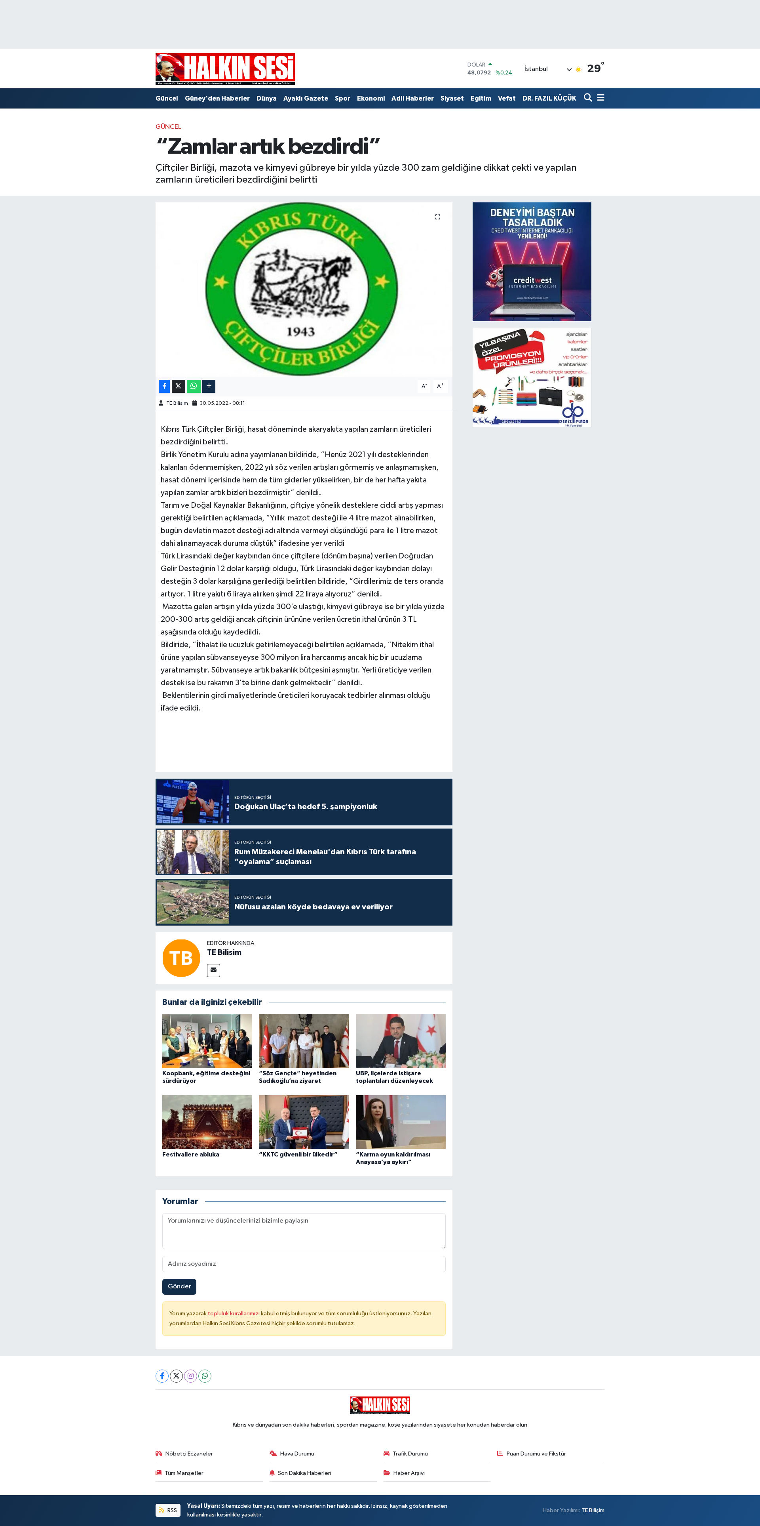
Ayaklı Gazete (305, 98)
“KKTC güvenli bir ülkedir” (298, 1154)
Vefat (507, 98)
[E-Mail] (213, 970)
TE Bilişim (592, 1510)
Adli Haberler (412, 98)
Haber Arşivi (409, 1473)
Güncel (167, 98)
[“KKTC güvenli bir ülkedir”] (304, 1121)
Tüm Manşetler (184, 1473)
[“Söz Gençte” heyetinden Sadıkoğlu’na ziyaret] (304, 1041)
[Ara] (589, 98)
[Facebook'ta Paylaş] (164, 386)
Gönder (179, 1286)
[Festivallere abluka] (207, 1121)
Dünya (266, 98)
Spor (342, 98)
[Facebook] (162, 1376)
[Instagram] (190, 1376)
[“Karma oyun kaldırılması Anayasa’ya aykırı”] (401, 1121)
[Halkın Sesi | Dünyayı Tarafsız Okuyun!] (225, 69)
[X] (176, 1376)
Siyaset (452, 98)
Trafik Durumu (410, 1454)
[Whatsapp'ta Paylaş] (194, 386)
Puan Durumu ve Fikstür (536, 1454)
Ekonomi (371, 98)
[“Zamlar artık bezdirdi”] (304, 289)
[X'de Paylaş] (178, 386)
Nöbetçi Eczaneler (189, 1454)
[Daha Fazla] (208, 386)
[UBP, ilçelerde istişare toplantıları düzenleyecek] (401, 1041)
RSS (171, 1510)
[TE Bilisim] (181, 957)
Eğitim (481, 98)
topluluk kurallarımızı (234, 1313)
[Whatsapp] (204, 1376)
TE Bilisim (177, 403)
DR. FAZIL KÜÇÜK (549, 98)
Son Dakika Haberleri (304, 1473)
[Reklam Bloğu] (532, 261)
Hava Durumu (297, 1454)
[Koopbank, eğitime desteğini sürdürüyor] (207, 1041)
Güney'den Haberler (217, 98)
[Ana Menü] (599, 98)
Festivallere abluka (190, 1154)
